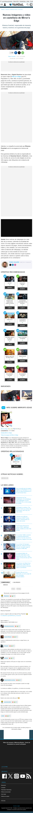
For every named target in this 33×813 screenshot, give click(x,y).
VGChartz (3, 800)
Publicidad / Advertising (6, 789)
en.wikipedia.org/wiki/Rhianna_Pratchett (11, 615)
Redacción (3, 785)
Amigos (5, 584)
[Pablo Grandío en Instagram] (15, 265)
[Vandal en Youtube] (22, 776)
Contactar (3, 787)
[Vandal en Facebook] (4, 776)
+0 (14, 596)
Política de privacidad (5, 791)
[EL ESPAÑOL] (31, 4)
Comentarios (5, 582)
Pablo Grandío (12, 56)
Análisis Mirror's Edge (6, 433)
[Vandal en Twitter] (10, 776)
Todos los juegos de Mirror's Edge (9, 435)
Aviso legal (3, 794)
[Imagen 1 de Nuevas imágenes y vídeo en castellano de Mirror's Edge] (10, 395)
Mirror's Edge (16, 76)
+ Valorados (16, 582)
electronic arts (5, 478)
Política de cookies (5, 796)
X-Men (27, 1)
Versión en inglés (16, 805)
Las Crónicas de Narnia (7, 1)
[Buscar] (27, 5)
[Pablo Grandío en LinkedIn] (13, 265)
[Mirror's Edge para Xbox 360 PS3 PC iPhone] (6, 418)
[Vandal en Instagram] (16, 776)
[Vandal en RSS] (28, 776)
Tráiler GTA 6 (16, 1)
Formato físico (23, 1)
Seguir (3, 407)
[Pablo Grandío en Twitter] (10, 265)
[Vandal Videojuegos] (16, 4)
